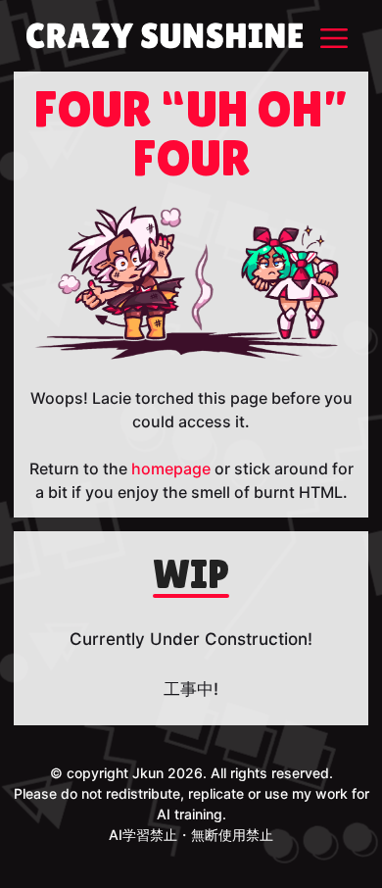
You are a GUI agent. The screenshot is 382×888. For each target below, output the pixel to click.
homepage (171, 468)
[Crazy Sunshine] (165, 36)
